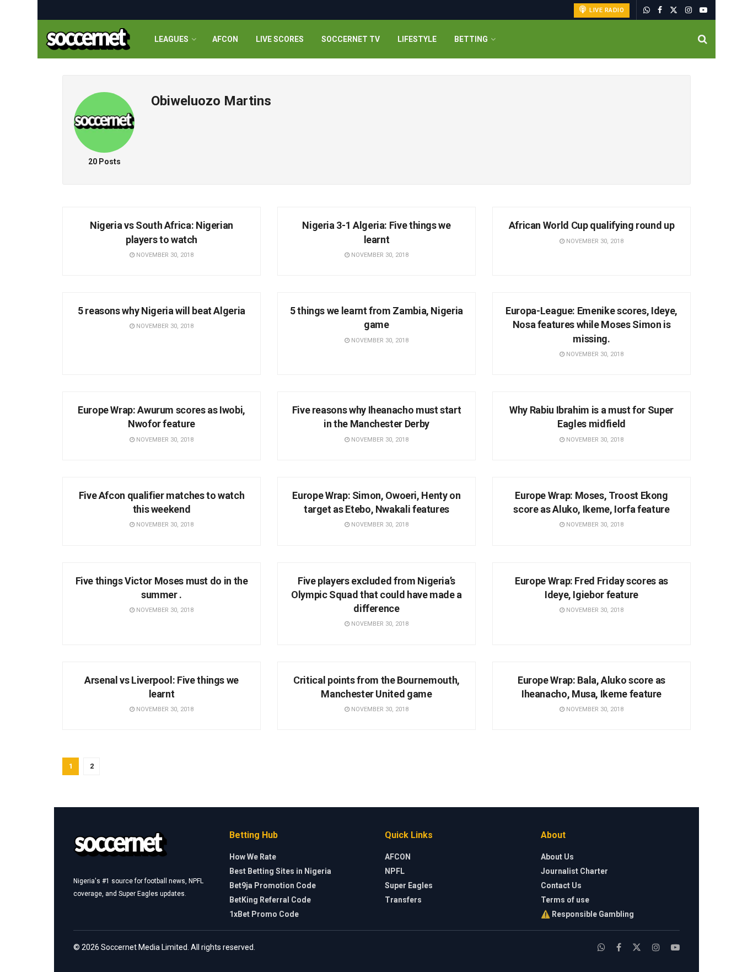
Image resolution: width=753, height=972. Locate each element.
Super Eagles (409, 885)
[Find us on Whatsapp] (646, 10)
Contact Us (561, 885)
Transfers (403, 899)
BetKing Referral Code (270, 899)
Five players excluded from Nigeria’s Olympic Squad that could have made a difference (376, 594)
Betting (471, 39)
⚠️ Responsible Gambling (587, 914)
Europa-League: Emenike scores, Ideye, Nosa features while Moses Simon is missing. (591, 324)
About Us (557, 856)
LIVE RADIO (606, 10)
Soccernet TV (350, 39)
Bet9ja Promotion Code (272, 885)
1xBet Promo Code (264, 914)
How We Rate (252, 856)
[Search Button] (702, 39)
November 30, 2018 (164, 255)
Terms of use (565, 899)
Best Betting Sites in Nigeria (280, 871)
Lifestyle (417, 39)
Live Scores (280, 39)
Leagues (171, 39)
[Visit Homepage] (88, 39)
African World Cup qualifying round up (592, 225)
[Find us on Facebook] (660, 10)
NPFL (395, 871)
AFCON (225, 39)
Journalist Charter (574, 871)
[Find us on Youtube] (703, 10)
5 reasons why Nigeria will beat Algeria (161, 310)
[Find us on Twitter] (673, 10)
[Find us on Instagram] (688, 10)
